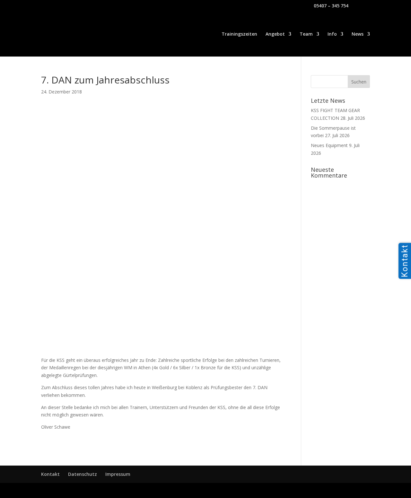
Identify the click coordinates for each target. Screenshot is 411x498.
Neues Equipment (329, 145)
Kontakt (50, 474)
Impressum (117, 474)
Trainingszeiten (239, 34)
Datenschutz (82, 474)
